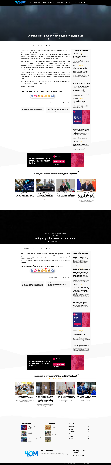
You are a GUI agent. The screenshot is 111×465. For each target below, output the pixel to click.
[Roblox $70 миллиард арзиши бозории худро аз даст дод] (24, 185)
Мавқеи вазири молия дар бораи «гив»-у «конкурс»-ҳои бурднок (66, 194)
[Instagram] (79, 2)
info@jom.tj (47, 458)
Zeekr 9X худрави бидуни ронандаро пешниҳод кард (45, 194)
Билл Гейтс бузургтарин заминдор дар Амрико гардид (58, 110)
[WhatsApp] (39, 46)
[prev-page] (54, 205)
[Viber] (49, 46)
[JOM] (49, 39)
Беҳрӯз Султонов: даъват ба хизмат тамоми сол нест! (58, 432)
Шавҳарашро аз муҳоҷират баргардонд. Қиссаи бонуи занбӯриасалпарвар (80, 101)
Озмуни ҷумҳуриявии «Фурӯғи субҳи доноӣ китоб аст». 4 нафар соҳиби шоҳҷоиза (35, 438)
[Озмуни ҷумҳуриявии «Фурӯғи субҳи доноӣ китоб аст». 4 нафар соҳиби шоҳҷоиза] (24, 439)
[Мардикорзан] (48, 439)
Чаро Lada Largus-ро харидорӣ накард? (35, 426)
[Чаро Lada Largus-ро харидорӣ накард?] (24, 427)
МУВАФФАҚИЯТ (75, 98)
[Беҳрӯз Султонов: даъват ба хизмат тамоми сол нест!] (48, 433)
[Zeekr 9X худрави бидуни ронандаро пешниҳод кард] (45, 185)
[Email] (41, 46)
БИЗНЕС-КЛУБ (46, 31)
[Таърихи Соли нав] (48, 427)
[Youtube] (85, 2)
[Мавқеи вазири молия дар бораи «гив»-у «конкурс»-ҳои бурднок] (65, 185)
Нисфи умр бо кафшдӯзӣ (33, 431)
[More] (68, 103)
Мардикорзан (55, 437)
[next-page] (57, 205)
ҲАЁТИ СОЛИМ (75, 53)
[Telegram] (81, 2)
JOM (51, 38)
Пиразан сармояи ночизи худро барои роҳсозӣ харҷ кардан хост (81, 144)
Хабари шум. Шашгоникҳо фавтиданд (32, 109)
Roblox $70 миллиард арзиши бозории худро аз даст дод (25, 194)
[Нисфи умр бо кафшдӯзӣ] (24, 433)
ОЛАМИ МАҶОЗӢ (76, 65)
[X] (83, 2)
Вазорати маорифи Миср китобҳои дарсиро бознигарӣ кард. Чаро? (80, 56)
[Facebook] (78, 2)
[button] (75, 2)
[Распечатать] (44, 46)
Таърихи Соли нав (56, 426)
